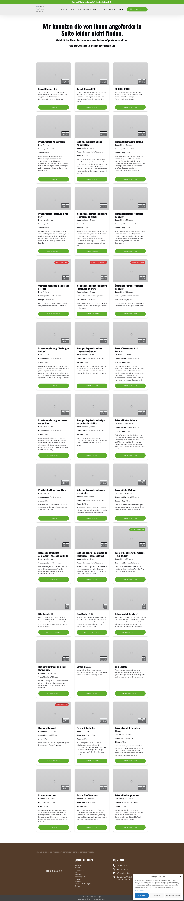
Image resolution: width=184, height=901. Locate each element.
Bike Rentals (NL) (46, 614)
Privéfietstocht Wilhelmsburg (51, 141)
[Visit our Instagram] (51, 871)
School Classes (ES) (86, 89)
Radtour (77, 868)
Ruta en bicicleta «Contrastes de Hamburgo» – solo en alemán (92, 554)
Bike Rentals (121, 666)
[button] (180, 877)
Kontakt (77, 886)
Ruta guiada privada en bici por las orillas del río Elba (91, 422)
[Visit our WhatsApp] (60, 871)
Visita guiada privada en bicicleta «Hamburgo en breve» (92, 215)
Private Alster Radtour (125, 490)
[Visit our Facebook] (47, 871)
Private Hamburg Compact (127, 795)
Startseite (63, 9)
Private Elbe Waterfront (87, 795)
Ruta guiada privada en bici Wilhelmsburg (89, 143)
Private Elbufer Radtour (126, 420)
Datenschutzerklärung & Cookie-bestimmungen (92, 899)
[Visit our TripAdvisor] (56, 871)
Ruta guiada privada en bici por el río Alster (91, 491)
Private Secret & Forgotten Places (127, 729)
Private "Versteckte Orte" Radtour (126, 350)
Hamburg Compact (47, 728)
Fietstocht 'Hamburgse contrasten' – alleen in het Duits (53, 554)
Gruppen (77, 872)
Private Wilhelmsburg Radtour (129, 141)
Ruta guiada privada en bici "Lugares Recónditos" (89, 350)
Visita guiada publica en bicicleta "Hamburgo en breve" (92, 287)
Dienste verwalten (139, 890)
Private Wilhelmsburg (87, 728)
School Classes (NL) (47, 89)
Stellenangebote (80, 877)
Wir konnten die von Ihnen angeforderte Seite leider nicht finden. (67, 852)
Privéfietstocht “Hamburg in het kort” (53, 215)
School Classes (84, 666)
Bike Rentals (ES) (85, 614)
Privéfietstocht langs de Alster (52, 490)
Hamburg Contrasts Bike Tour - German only (52, 668)
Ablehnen (157, 895)
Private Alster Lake (47, 795)
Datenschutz (79, 881)
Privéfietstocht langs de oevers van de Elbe (52, 422)
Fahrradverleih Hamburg (126, 614)
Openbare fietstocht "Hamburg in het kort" (53, 287)
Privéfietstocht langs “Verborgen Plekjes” (53, 350)
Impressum (78, 879)
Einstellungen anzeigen (173, 895)
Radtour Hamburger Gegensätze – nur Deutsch (130, 554)
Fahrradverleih (89, 9)
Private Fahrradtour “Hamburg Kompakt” (129, 215)
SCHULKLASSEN (122, 89)
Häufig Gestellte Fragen (83, 884)
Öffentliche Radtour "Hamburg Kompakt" (129, 287)
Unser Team (79, 874)
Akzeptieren (141, 895)
